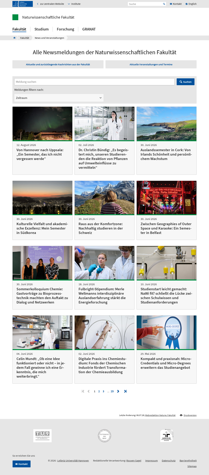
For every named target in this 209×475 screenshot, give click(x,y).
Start (164, 4)
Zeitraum (21, 98)
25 (112, 391)
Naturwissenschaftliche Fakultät (48, 17)
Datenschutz (169, 460)
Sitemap (192, 466)
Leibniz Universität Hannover (73, 460)
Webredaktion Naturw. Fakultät (160, 415)
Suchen (187, 81)
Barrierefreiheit (188, 460)
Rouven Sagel (133, 460)
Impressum (151, 460)
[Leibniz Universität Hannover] (22, 4)
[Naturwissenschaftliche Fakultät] (13, 38)
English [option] (193, 3)
